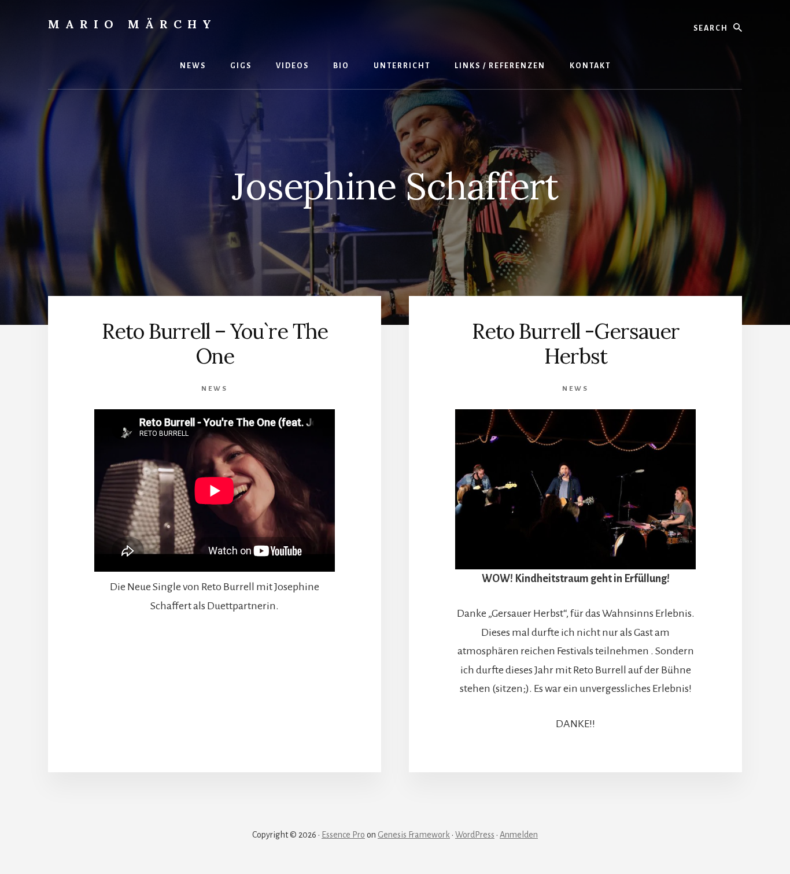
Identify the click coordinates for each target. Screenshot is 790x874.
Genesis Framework (414, 834)
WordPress (474, 834)
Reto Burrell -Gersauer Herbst (576, 343)
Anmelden (519, 834)
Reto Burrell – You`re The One (215, 343)
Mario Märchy (132, 24)
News (214, 388)
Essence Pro (343, 834)
